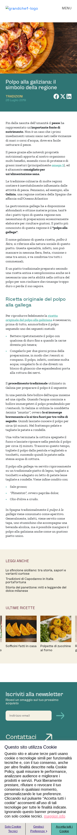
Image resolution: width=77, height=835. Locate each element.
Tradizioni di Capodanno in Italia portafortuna (29, 580)
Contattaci (22, 737)
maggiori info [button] (54, 816)
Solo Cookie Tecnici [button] (13, 829)
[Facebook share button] (56, 96)
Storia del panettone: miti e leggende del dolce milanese (36, 589)
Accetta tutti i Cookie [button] (64, 829)
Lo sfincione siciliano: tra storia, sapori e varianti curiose (36, 572)
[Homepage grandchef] (22, 8)
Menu (66, 8)
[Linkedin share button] (69, 96)
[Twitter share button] (63, 96)
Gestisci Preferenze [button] (38, 829)
